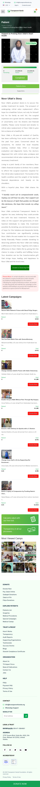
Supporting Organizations (12, 640)
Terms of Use (7, 691)
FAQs (5, 683)
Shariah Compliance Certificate (14, 651)
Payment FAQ (7, 685)
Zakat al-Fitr (7, 597)
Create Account (26, 5)
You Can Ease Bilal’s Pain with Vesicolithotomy (17, 339)
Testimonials (7, 643)
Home (3, 25)
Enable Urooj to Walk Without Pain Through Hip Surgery (19, 399)
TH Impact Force (8, 664)
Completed (20, 78)
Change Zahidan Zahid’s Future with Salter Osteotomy (19, 370)
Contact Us (7, 670)
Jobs (4, 673)
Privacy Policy (8, 688)
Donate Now (33, 324)
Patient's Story (21, 86)
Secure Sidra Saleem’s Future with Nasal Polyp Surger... (19, 310)
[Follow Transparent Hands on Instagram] (10, 750)
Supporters (20, 91)
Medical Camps (8, 622)
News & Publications (10, 667)
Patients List (7, 610)
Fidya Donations (8, 600)
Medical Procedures (10, 616)
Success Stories (8, 646)
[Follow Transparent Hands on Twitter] (15, 750)
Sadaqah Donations (10, 594)
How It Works (7, 631)
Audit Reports (8, 637)
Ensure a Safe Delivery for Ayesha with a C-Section (18, 428)
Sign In (16, 5)
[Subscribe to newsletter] (26, 716)
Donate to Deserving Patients (20, 267)
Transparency (8, 634)
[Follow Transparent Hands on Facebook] (5, 750)
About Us (6, 661)
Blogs (5, 649)
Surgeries (6, 613)
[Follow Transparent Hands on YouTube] (26, 750)
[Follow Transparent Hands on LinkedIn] (20, 750)
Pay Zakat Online (9, 592)
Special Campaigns (9, 619)
